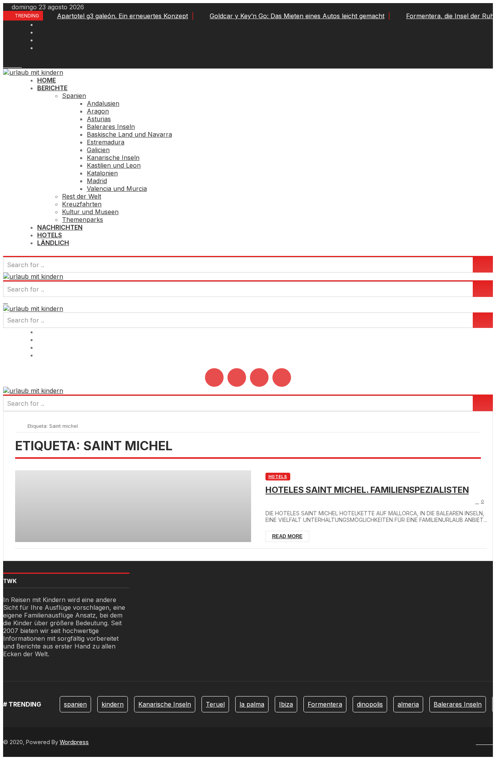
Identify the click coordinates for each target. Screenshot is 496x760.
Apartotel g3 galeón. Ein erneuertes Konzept (122, 16)
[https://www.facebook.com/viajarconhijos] (5, 65)
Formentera (325, 704)
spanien (75, 704)
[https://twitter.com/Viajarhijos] (10, 65)
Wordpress (74, 742)
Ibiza (286, 704)
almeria (408, 704)
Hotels (278, 476)
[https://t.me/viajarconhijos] (19, 65)
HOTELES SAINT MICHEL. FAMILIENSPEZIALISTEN (367, 490)
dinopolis (370, 704)
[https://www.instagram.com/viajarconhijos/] (14, 65)
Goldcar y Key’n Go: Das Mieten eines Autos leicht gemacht (297, 16)
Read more (287, 536)
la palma (251, 704)
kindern (113, 704)
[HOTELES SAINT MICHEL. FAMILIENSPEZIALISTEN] (133, 506)
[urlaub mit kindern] (33, 72)
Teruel (215, 704)
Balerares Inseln (458, 704)
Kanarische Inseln (164, 704)
